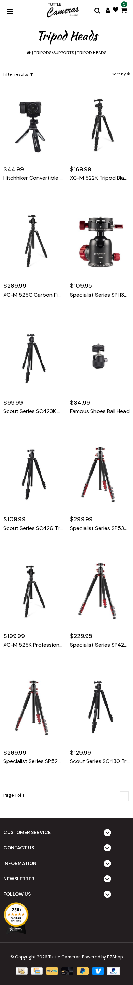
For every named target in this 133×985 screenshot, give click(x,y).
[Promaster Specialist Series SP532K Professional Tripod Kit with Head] (100, 474)
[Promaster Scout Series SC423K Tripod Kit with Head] (33, 357)
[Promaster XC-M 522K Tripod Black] (100, 124)
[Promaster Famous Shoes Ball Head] (100, 357)
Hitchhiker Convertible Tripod (33, 178)
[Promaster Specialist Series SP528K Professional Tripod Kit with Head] (33, 707)
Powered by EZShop (102, 957)
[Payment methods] (20, 970)
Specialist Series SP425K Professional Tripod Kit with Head (100, 644)
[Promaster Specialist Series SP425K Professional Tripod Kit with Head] (100, 591)
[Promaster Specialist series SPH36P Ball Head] (100, 241)
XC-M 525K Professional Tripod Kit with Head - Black (33, 644)
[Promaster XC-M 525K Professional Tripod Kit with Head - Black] (33, 591)
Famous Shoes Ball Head (100, 411)
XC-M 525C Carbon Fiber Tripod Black (33, 295)
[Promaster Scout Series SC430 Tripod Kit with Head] (100, 707)
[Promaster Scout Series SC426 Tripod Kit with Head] (33, 474)
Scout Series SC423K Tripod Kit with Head (33, 411)
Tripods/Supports (54, 52)
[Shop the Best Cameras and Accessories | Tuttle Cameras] (62, 10)
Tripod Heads (91, 52)
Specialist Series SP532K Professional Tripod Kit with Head (100, 528)
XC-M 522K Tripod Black (100, 178)
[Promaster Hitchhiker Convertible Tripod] (33, 124)
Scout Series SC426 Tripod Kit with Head (33, 528)
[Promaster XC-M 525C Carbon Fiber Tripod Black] (33, 241)
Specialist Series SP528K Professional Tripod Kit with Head (33, 761)
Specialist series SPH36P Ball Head (100, 295)
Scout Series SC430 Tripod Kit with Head (100, 761)
